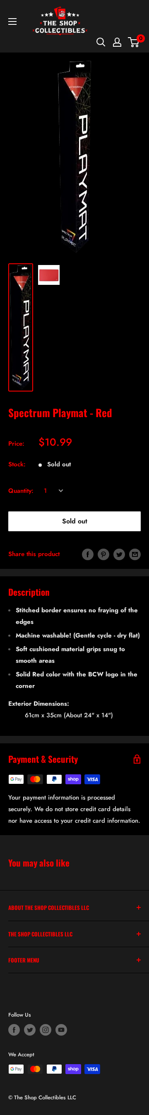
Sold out (74, 521)
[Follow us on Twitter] (30, 1030)
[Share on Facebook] (88, 554)
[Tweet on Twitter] (119, 554)
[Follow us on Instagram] (45, 1030)
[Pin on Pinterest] (103, 554)
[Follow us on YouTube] (61, 1030)
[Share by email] (135, 554)
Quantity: (21, 490)
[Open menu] (12, 21)
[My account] (117, 42)
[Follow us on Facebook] (14, 1030)
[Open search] (101, 42)
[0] (134, 42)
